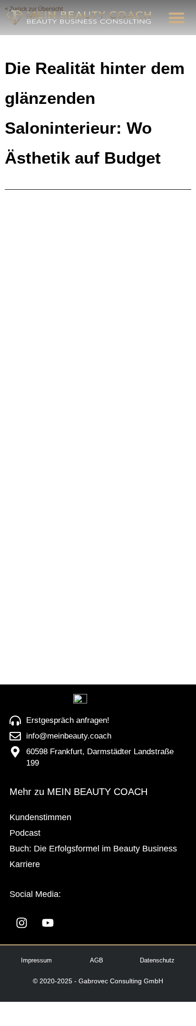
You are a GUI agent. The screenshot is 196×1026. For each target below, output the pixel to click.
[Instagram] (21, 923)
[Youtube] (47, 923)
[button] (176, 17)
